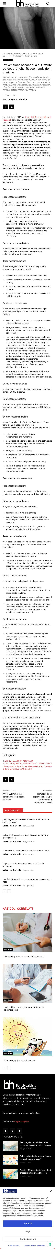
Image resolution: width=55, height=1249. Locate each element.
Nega (27, 1231)
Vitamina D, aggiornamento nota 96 (19, 1060)
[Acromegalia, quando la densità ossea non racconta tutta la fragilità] (10, 1146)
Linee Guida (8, 53)
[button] (50, 1191)
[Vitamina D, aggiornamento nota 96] (27, 1036)
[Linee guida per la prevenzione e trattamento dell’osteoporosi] (27, 983)
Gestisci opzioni (27, 1239)
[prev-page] (4, 891)
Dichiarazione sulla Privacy (34, 1245)
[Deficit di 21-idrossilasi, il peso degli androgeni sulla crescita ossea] (10, 1174)
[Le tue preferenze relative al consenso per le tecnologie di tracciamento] (50, 1244)
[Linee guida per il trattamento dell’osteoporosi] (27, 932)
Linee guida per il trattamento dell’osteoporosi (24, 956)
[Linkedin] (11, 107)
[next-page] (9, 891)
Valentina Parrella (12, 825)
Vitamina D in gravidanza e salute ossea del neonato (26, 851)
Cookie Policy (13, 1245)
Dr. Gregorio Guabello (16, 99)
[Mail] (19, 1131)
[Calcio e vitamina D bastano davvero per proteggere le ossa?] (10, 1160)
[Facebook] (5, 107)
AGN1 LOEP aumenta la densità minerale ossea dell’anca (14, 797)
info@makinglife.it (21, 1121)
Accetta (27, 1223)
